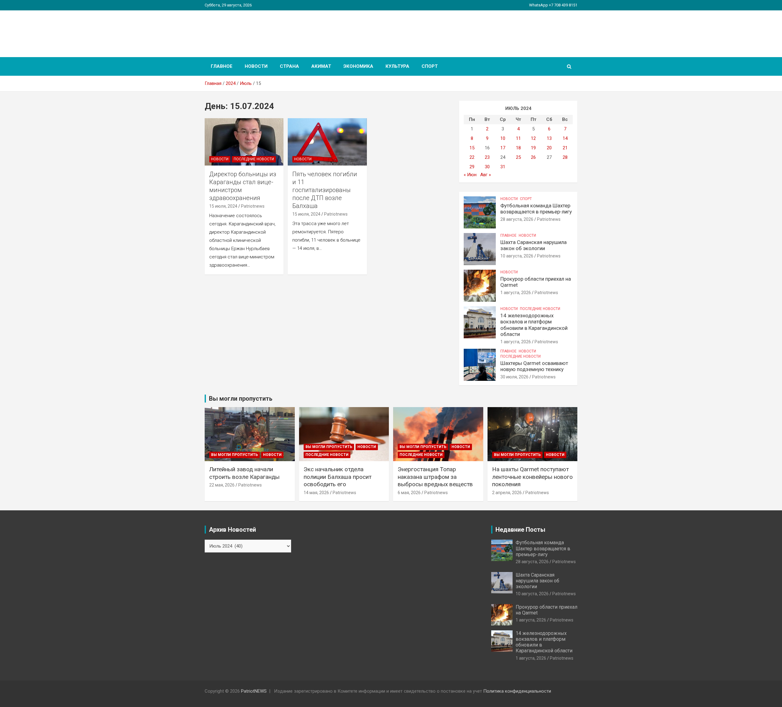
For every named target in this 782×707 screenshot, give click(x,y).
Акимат (321, 66)
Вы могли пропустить (234, 455)
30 (487, 166)
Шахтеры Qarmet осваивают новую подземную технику (534, 366)
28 (565, 157)
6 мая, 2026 (409, 492)
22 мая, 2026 (222, 485)
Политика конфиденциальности (517, 691)
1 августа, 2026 (515, 292)
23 (487, 157)
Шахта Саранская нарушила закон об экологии (533, 245)
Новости (256, 66)
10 (502, 138)
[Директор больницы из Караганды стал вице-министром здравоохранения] (244, 142)
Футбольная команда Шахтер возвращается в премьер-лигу (536, 208)
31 (502, 166)
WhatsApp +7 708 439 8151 (553, 5)
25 (518, 157)
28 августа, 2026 (516, 219)
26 (533, 157)
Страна (289, 66)
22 (472, 157)
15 (472, 148)
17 (502, 148)
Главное (221, 66)
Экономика (358, 66)
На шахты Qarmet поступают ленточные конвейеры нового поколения (532, 477)
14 (565, 138)
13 (549, 138)
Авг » (485, 174)
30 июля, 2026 (514, 376)
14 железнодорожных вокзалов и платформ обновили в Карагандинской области (534, 324)
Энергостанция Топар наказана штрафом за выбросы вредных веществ (435, 477)
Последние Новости (254, 159)
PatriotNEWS (240, 30)
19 (533, 148)
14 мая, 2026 (316, 492)
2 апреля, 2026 (507, 492)
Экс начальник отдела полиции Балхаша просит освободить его (337, 477)
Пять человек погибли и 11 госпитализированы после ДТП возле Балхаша (324, 190)
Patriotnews (253, 206)
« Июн (470, 174)
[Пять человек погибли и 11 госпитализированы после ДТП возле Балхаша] (327, 142)
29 (472, 166)
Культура (397, 66)
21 (565, 148)
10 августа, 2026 (516, 255)
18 (518, 148)
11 (518, 138)
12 (533, 138)
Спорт (430, 66)
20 (549, 148)
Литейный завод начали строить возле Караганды (244, 473)
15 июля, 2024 (223, 206)
